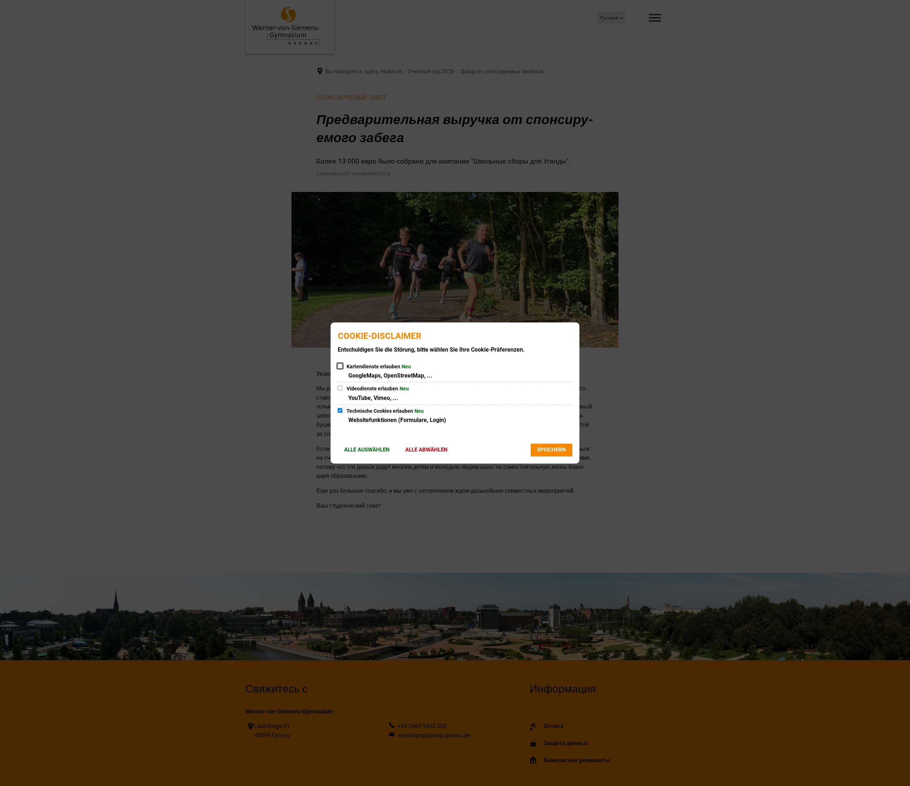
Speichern (551, 450)
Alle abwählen (426, 450)
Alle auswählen (367, 450)
